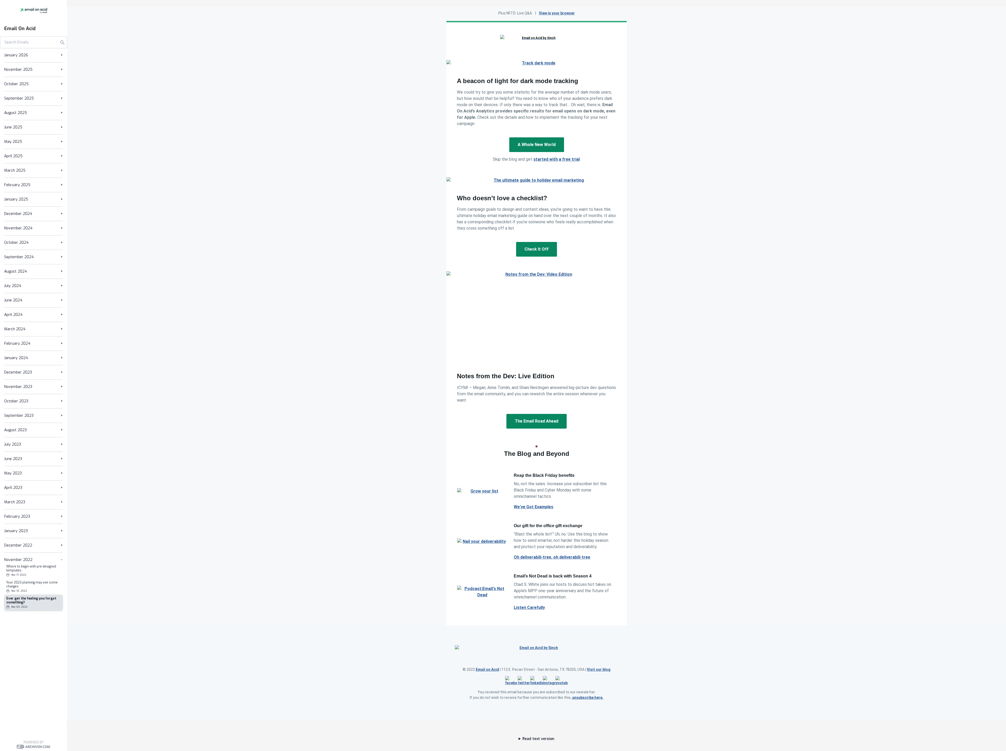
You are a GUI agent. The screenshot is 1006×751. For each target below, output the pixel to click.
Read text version (538, 738)
